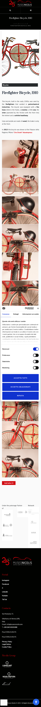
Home (15, 24)
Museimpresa (23, 132)
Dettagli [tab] (16, 314)
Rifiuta (20, 396)
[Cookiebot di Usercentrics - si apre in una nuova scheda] (25, 308)
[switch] (36, 355)
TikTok (4, 599)
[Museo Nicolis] (20, 4)
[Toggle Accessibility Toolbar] (36, 702)
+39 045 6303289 (10, 627)
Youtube (5, 596)
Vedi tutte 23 (8, 483)
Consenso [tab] (5, 314)
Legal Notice (6, 644)
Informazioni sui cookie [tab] (30, 314)
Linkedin (5, 592)
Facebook (5, 584)
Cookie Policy (7, 647)
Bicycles (22, 24)
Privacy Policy (7, 642)
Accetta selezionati (21, 387)
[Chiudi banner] (38, 308)
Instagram (5, 580)
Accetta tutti (20, 378)
